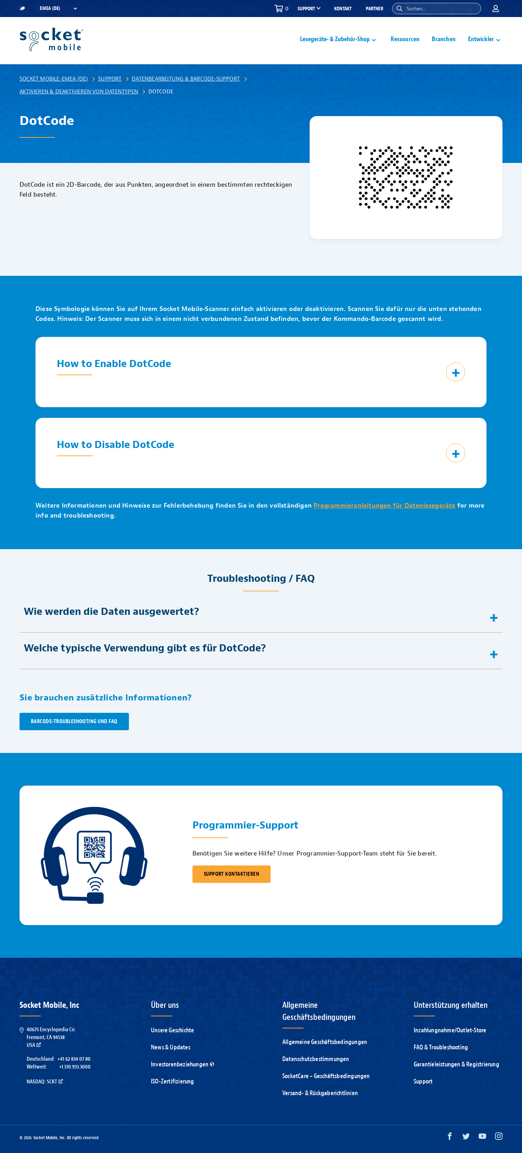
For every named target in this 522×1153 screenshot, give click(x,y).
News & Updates (170, 1047)
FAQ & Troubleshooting (441, 1047)
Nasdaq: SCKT (42, 1081)
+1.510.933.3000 (75, 1066)
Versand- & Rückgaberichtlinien (320, 1093)
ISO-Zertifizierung (172, 1081)
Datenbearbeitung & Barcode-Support (186, 78)
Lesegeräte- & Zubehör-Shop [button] (335, 39)
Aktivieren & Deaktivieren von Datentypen (79, 91)
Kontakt (343, 9)
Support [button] (306, 9)
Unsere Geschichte (172, 1030)
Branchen (444, 39)
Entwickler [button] (481, 39)
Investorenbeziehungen (179, 1064)
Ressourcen (405, 39)
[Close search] (473, 8)
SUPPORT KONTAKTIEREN (231, 874)
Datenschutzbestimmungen (315, 1059)
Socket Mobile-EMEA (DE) (54, 78)
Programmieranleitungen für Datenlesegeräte (384, 506)
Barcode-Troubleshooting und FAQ (74, 721)
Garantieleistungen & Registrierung (456, 1064)
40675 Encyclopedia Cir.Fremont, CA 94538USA (51, 1037)
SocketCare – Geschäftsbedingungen (326, 1076)
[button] (399, 8)
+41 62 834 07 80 (74, 1058)
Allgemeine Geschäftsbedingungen (324, 1042)
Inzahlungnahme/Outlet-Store (450, 1030)
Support (109, 78)
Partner (374, 9)
